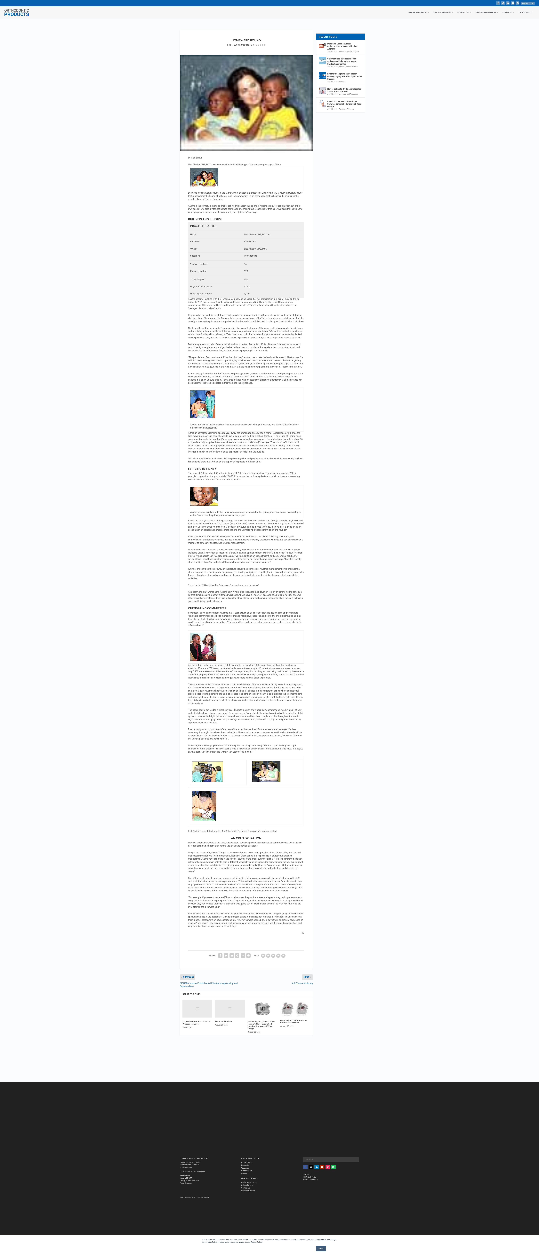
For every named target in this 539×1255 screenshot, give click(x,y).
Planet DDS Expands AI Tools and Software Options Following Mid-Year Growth (344, 104)
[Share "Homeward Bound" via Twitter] (226, 955)
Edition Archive (526, 12)
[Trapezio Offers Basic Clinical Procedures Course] (197, 1009)
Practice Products (442, 12)
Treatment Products (417, 12)
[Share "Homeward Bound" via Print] (248, 955)
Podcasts (342, 82)
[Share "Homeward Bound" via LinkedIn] (231, 955)
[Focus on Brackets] (230, 1009)
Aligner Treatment (345, 52)
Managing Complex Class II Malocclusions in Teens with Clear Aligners (342, 46)
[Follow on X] (311, 1167)
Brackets (244, 44)
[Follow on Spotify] (333, 1167)
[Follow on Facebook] (305, 1167)
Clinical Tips (463, 12)
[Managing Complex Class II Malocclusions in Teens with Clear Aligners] (322, 45)
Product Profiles (352, 67)
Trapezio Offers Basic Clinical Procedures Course (196, 1022)
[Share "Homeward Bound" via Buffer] (237, 955)
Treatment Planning (346, 109)
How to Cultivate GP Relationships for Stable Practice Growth (344, 90)
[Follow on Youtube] (322, 1167)
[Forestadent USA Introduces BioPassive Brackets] (295, 1008)
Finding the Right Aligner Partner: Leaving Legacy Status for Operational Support (344, 76)
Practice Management (486, 12)
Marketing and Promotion (348, 94)
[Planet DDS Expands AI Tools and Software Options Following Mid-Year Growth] (322, 103)
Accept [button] (321, 1248)
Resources (507, 12)
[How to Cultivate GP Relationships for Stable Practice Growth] (322, 90)
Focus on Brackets (223, 1021)
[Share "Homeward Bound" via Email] (243, 955)
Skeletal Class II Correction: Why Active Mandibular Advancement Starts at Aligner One (341, 61)
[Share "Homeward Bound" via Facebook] (220, 955)
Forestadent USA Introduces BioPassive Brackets (293, 1021)
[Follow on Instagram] (328, 1167)
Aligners (356, 52)
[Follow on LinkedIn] (316, 1167)
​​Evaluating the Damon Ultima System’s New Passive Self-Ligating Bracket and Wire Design (261, 1025)
